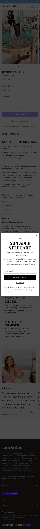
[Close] (36, 235)
